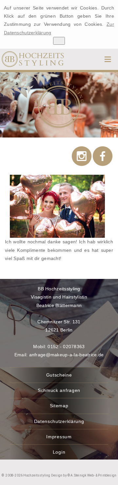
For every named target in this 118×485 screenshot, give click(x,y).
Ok (59, 40)
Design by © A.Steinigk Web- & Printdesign (83, 475)
